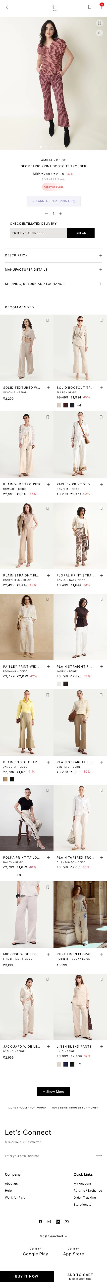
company (13, 1174)
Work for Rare (15, 1197)
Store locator (83, 1204)
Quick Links (83, 1174)
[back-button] (6, 6)
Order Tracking (85, 1197)
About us (11, 1183)
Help (8, 1190)
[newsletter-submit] (99, 1156)
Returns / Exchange (88, 1190)
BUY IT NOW (27, 1276)
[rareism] (53, 8)
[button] (41, 147)
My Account (82, 1183)
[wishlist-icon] (90, 8)
